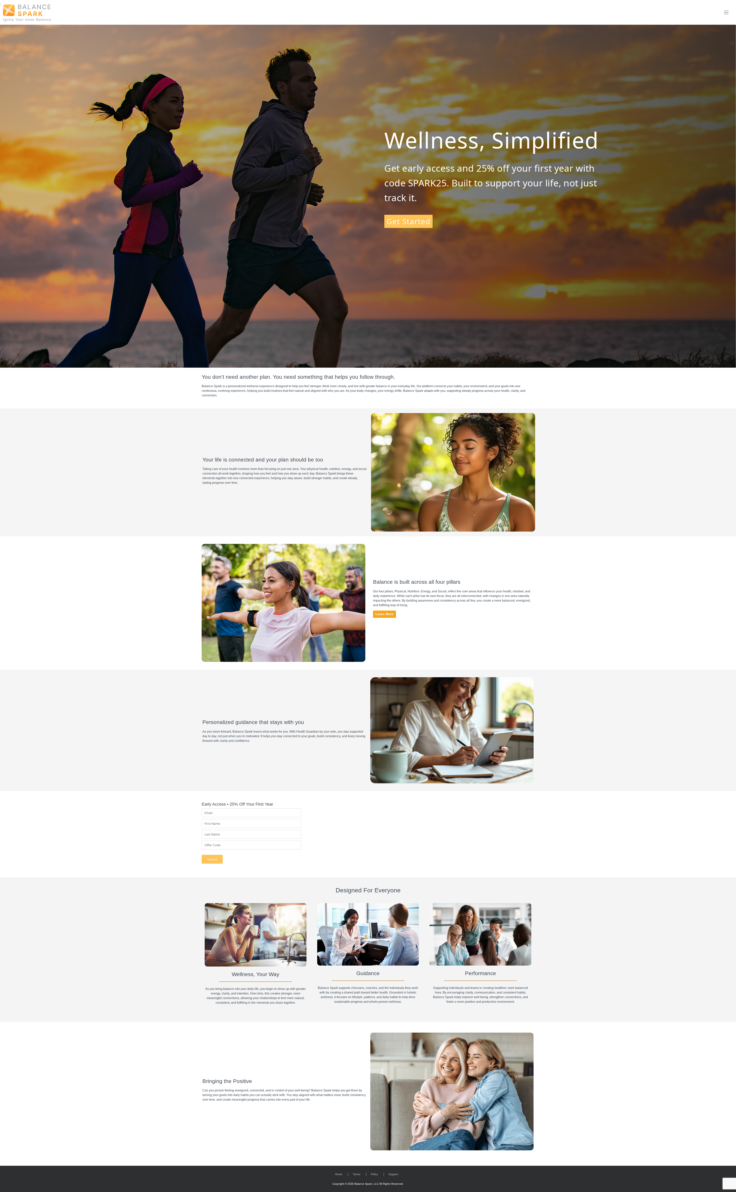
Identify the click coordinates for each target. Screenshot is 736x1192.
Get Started (408, 221)
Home (338, 1174)
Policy (374, 1174)
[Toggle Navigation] (726, 12)
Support (393, 1174)
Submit (212, 859)
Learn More (384, 614)
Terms (356, 1174)
